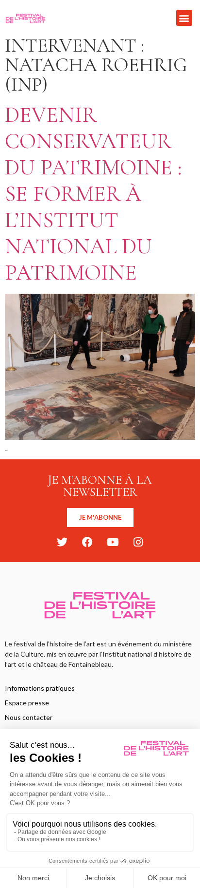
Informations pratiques (40, 688)
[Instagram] (138, 542)
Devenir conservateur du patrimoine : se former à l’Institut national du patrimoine (93, 193)
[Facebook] (87, 542)
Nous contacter (28, 717)
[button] (184, 18)
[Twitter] (62, 542)
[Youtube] (112, 542)
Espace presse (27, 703)
